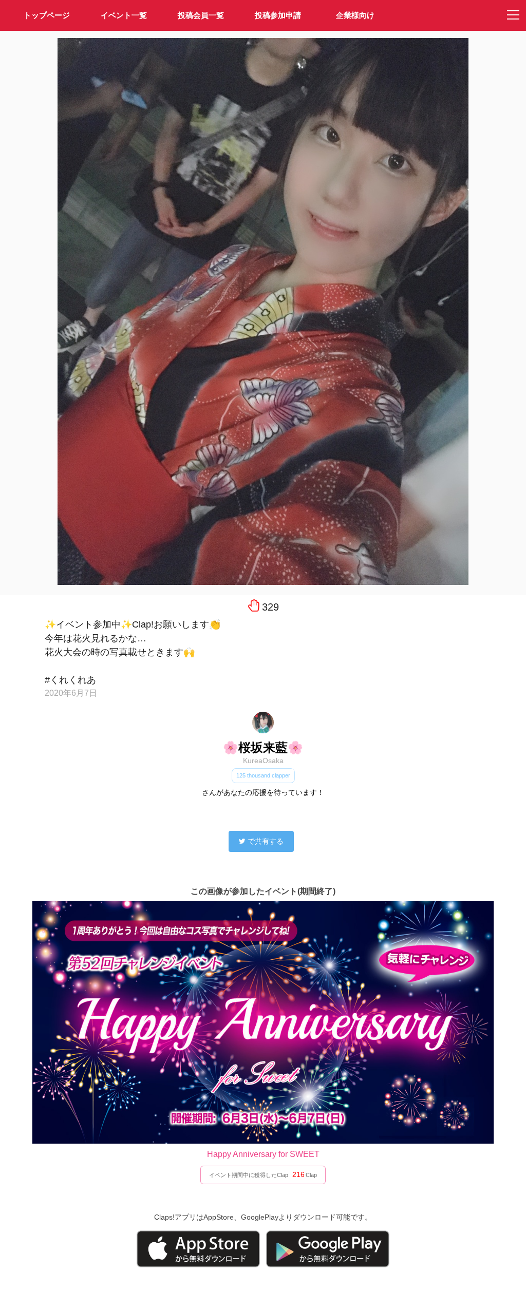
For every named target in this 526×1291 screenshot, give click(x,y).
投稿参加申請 (278, 15)
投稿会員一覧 (201, 15)
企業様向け (355, 15)
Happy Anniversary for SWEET (263, 1154)
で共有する (266, 841)
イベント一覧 (124, 15)
